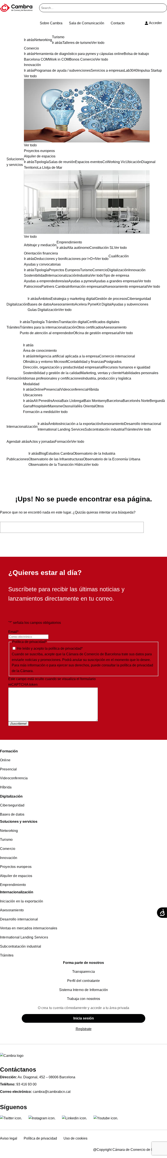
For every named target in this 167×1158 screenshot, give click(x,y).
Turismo (6, 839)
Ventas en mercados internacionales (28, 928)
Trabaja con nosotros (83, 999)
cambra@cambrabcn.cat (51, 1092)
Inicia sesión (83, 1018)
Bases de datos (12, 814)
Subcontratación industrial (20, 946)
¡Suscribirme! (18, 723)
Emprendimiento (13, 885)
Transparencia (83, 971)
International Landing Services (24, 937)
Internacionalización (16, 892)
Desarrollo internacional (19, 919)
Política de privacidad (40, 1138)
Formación (9, 751)
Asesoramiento (12, 910)
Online (5, 760)
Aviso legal (8, 1138)
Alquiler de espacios (16, 876)
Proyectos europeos (16, 867)
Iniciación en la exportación (21, 901)
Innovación (8, 858)
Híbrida (6, 787)
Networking (9, 831)
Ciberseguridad (12, 805)
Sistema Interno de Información (83, 990)
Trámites (6, 955)
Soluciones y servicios (18, 821)
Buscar (156, 527)
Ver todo (30, 145)
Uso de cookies (75, 1138)
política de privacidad (64, 648)
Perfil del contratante (83, 981)
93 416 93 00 (26, 1084)
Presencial (8, 769)
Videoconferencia (14, 778)
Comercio (7, 849)
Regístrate (84, 1029)
